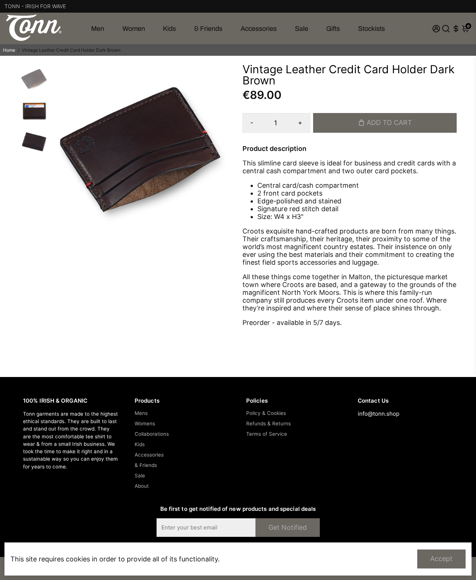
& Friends (208, 28)
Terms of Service (266, 434)
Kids (169, 28)
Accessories (259, 28)
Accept (441, 559)
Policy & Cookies (266, 413)
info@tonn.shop (378, 413)
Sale (301, 28)
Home (9, 50)
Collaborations (152, 434)
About (142, 486)
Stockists (371, 28)
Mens (141, 413)
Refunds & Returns (268, 423)
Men (97, 28)
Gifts (333, 28)
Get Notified (287, 527)
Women (133, 28)
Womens (145, 423)
